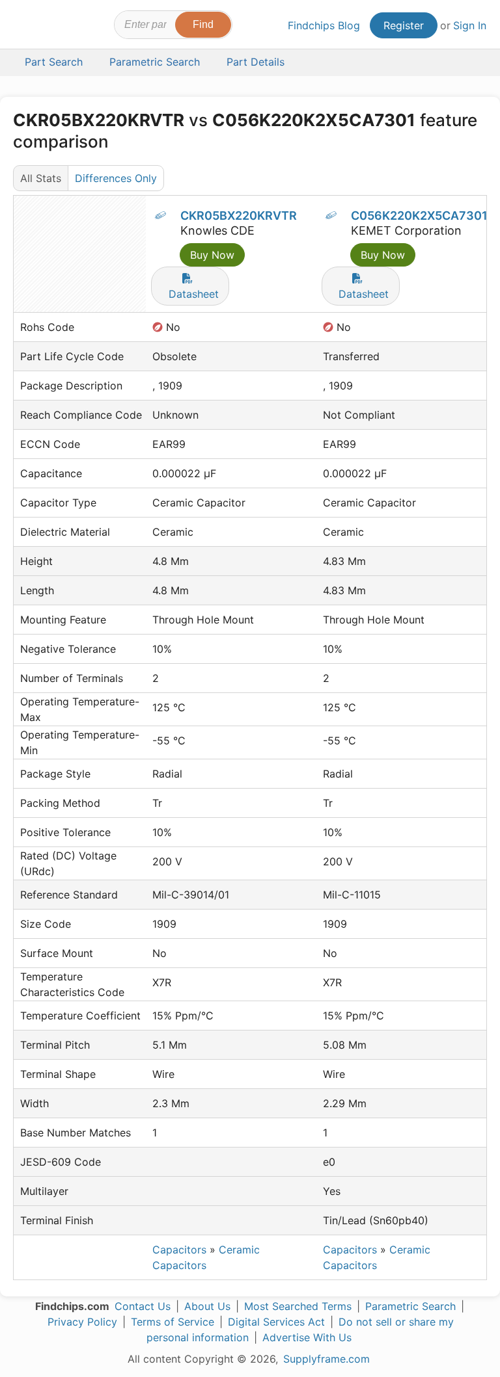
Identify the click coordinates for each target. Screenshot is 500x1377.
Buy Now (212, 254)
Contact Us (143, 1306)
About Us (207, 1306)
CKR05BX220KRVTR (238, 215)
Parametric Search (410, 1306)
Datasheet (194, 293)
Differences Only (116, 178)
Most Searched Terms (298, 1306)
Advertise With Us (307, 1337)
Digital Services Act (276, 1321)
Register (403, 25)
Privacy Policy (82, 1321)
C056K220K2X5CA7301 (419, 215)
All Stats (40, 178)
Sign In (469, 25)
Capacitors (179, 1249)
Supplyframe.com (326, 1358)
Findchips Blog (324, 25)
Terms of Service (172, 1321)
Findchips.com (25, 27)
